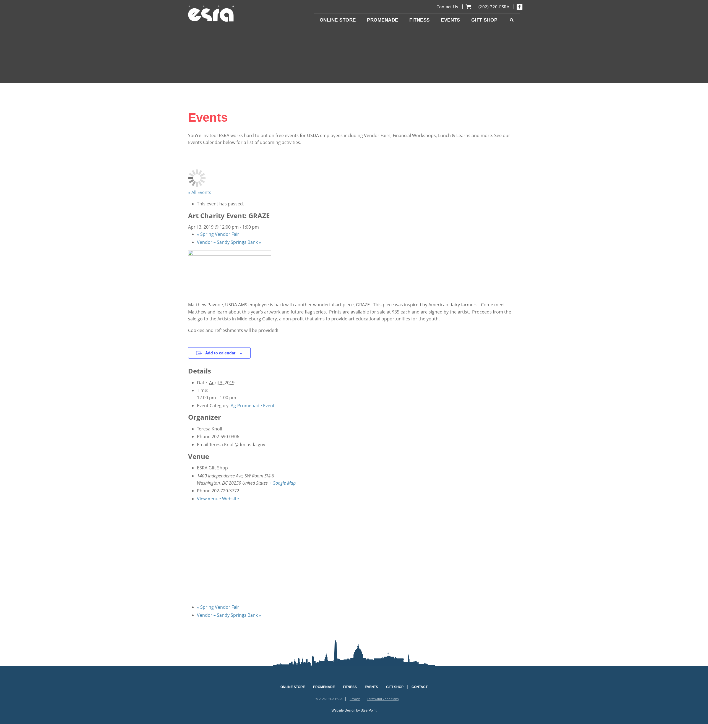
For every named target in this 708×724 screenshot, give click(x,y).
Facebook (519, 6)
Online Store (292, 687)
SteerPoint (368, 710)
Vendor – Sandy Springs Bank (229, 242)
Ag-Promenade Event (253, 405)
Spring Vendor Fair (218, 234)
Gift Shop (395, 687)
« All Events (199, 192)
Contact (420, 687)
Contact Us (447, 6)
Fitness (350, 687)
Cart (468, 6)
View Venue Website (218, 499)
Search (511, 20)
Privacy (355, 699)
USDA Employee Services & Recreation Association (211, 14)
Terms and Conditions (383, 699)
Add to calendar (220, 353)
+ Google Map (282, 483)
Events (371, 687)
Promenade (324, 687)
